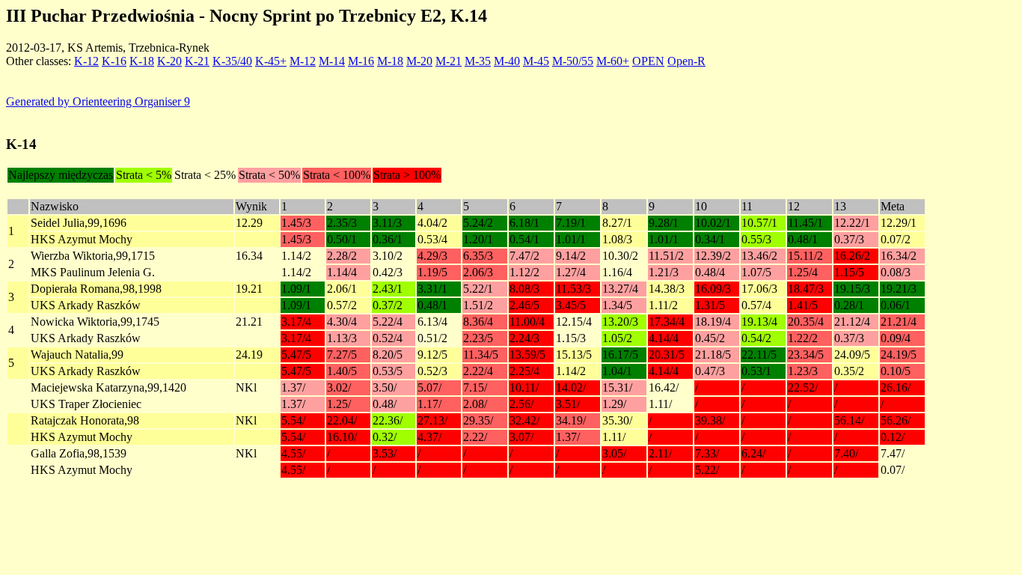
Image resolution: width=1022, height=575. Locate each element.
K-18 (141, 61)
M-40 (507, 61)
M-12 (303, 61)
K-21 (197, 61)
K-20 (169, 61)
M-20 (419, 61)
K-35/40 (232, 61)
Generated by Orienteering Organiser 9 (98, 101)
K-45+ (271, 61)
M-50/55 (572, 61)
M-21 (448, 61)
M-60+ (612, 61)
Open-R (686, 61)
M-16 (361, 61)
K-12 (86, 61)
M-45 (536, 61)
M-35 (478, 61)
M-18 (390, 61)
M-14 (332, 61)
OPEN (648, 61)
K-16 (114, 61)
